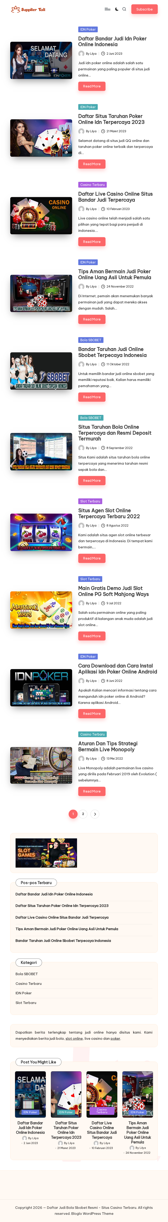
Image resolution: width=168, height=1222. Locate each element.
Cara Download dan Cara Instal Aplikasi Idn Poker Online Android (117, 669)
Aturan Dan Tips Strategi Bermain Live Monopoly (108, 746)
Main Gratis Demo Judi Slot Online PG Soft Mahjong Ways (113, 591)
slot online (74, 1038)
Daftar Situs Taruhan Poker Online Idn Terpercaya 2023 (111, 119)
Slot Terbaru (90, 501)
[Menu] (107, 9)
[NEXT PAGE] (94, 814)
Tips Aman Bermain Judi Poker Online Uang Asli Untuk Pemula (114, 274)
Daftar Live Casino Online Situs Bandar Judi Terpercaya (115, 197)
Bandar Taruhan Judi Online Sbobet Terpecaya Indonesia (112, 352)
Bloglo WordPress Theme (92, 1213)
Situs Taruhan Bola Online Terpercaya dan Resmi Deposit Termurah (114, 433)
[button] (144, 9)
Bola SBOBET (90, 340)
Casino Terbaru (92, 185)
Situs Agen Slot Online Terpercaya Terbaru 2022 (109, 513)
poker (115, 1038)
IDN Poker (88, 29)
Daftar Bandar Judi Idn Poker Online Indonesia (112, 41)
